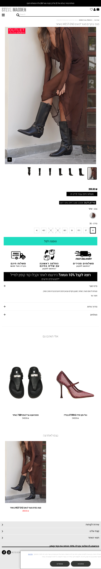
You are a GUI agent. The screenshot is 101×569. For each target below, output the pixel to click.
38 (72, 230)
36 (92, 230)
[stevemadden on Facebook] (4, 552)
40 (50, 230)
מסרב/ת (81, 564)
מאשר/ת (60, 564)
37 (86, 230)
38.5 (65, 230)
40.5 (43, 230)
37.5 (79, 230)
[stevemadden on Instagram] (9, 552)
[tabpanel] (50, 95)
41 (36, 230)
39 (57, 230)
